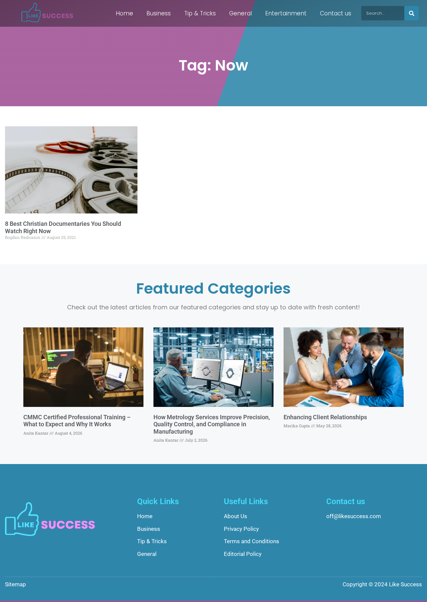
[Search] (411, 13)
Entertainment (286, 13)
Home (124, 13)
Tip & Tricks (200, 13)
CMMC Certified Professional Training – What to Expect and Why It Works (76, 421)
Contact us (335, 13)
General (240, 13)
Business (158, 13)
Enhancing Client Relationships (325, 417)
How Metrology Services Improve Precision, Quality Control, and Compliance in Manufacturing (211, 424)
